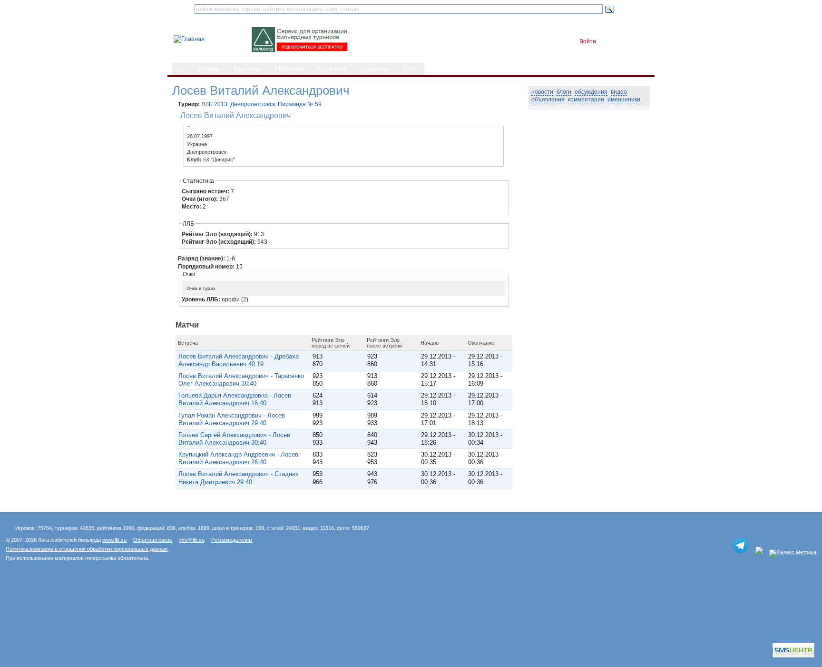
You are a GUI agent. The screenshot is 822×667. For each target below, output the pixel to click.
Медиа (208, 69)
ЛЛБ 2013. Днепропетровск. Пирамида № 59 (261, 104)
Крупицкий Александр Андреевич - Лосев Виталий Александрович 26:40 (238, 458)
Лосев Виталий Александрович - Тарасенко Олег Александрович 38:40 (241, 379)
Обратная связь (152, 540)
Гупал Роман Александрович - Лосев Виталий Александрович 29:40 (231, 419)
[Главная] (189, 38)
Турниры (247, 69)
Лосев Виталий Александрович (235, 115)
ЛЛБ (410, 69)
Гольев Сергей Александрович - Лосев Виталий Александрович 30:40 (234, 438)
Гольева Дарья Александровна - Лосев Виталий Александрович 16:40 (234, 399)
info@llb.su (192, 540)
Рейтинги (288, 69)
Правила (375, 69)
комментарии (586, 99)
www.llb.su (114, 540)
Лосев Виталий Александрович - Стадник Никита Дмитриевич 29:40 (238, 477)
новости (542, 92)
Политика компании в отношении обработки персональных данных (87, 549)
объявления (548, 99)
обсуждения (591, 92)
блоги (564, 92)
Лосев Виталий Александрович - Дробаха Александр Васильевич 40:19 (238, 360)
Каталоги (332, 69)
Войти (587, 41)
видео (619, 92)
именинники (623, 99)
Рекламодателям (232, 540)
